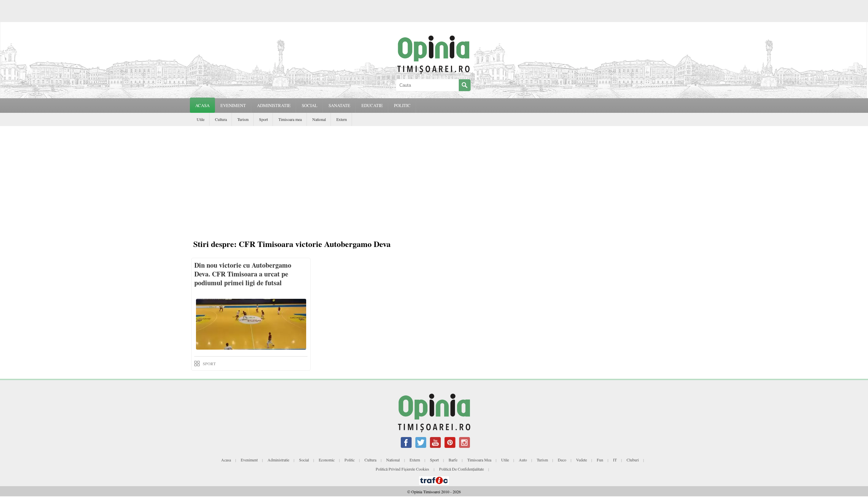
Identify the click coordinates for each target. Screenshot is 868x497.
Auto (523, 459)
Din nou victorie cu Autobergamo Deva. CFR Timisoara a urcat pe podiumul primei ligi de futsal (242, 274)
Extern (341, 119)
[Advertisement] (434, 176)
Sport (263, 119)
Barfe (453, 459)
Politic (349, 459)
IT (615, 459)
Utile (200, 119)
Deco (562, 459)
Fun (600, 459)
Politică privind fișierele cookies (402, 469)
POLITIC (402, 105)
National (319, 119)
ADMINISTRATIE (274, 105)
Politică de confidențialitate (461, 469)
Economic (327, 459)
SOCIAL (309, 105)
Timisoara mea (290, 119)
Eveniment (249, 459)
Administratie (278, 459)
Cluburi (633, 459)
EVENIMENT (233, 105)
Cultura (221, 119)
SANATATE (339, 105)
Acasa (202, 105)
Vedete (581, 459)
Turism (243, 119)
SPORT (209, 363)
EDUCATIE (372, 105)
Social (304, 459)
